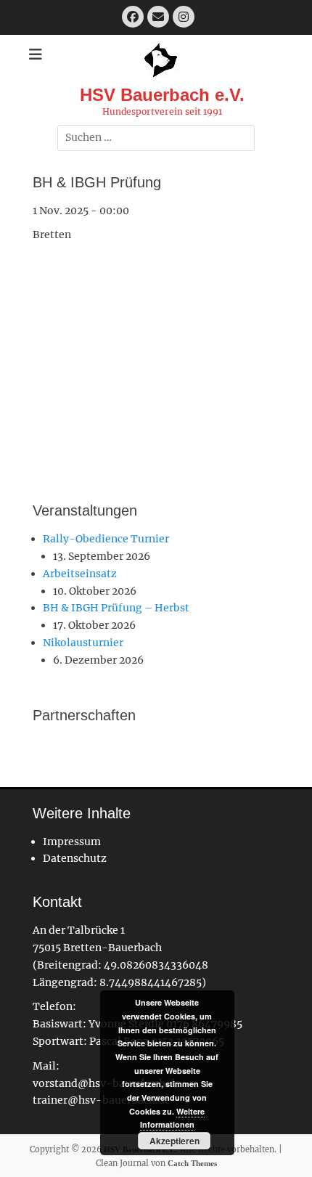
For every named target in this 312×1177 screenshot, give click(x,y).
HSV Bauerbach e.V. (162, 95)
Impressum (72, 841)
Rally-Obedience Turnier (106, 538)
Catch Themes (192, 1163)
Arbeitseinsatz (80, 573)
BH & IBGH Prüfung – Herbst (116, 607)
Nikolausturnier (83, 642)
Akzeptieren (174, 1140)
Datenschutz (75, 858)
